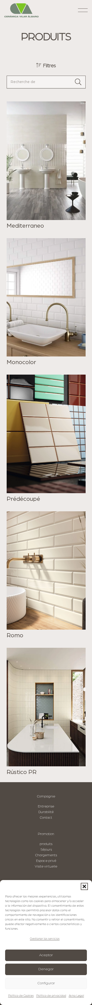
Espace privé (46, 861)
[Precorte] (46, 439)
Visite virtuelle (46, 866)
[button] (84, 886)
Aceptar (46, 955)
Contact (46, 817)
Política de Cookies (21, 995)
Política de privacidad (51, 995)
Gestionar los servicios (45, 938)
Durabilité (46, 812)
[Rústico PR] (46, 712)
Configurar (46, 983)
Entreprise (46, 806)
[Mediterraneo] (46, 165)
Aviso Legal (76, 995)
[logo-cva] (21, 10)
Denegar (46, 969)
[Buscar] (78, 82)
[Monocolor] (46, 302)
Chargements (46, 855)
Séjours (46, 849)
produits (46, 844)
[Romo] (46, 575)
